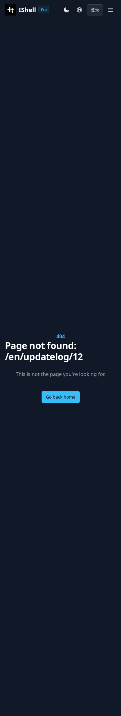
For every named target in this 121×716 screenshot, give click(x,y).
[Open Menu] (110, 9)
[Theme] (66, 9)
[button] (79, 9)
